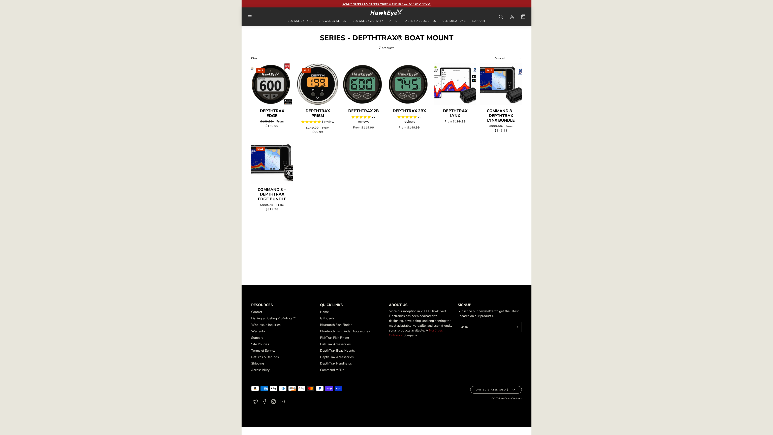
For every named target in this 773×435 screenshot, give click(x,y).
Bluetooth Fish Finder (336, 325)
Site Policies (260, 344)
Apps (393, 21)
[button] (249, 17)
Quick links (331, 304)
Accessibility (260, 370)
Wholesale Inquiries (266, 325)
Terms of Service (263, 350)
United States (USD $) (493, 389)
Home (324, 312)
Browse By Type (299, 21)
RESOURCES (262, 304)
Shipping (257, 363)
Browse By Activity (367, 21)
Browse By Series (332, 21)
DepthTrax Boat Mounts (337, 350)
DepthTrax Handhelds (336, 363)
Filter (254, 58)
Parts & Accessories (420, 21)
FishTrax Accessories (335, 344)
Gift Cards (327, 318)
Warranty (258, 331)
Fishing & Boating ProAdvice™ (273, 318)
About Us (398, 304)
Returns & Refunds (265, 357)
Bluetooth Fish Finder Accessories (345, 331)
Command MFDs (332, 370)
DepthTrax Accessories (337, 357)
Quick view (272, 95)
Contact (256, 312)
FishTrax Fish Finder (334, 338)
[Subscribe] (518, 327)
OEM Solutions (454, 21)
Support (479, 21)
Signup (464, 304)
